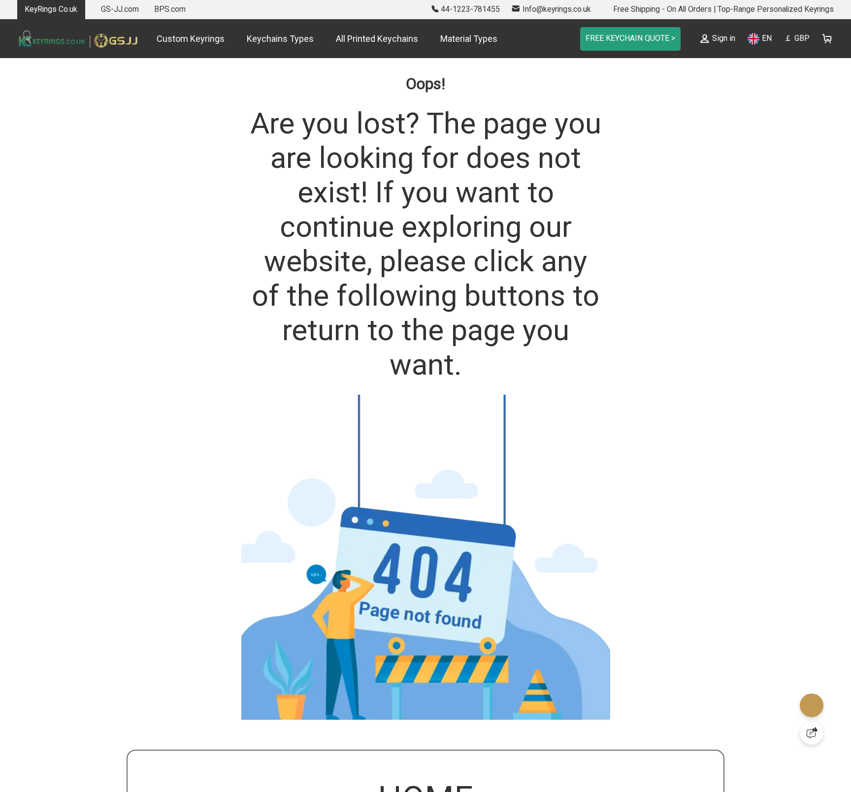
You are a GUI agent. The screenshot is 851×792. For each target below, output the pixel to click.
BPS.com (170, 9)
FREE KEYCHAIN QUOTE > (625, 38)
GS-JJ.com (120, 9)
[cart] (826, 38)
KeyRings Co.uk (51, 9)
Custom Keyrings (191, 38)
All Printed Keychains (377, 38)
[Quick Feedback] (811, 733)
